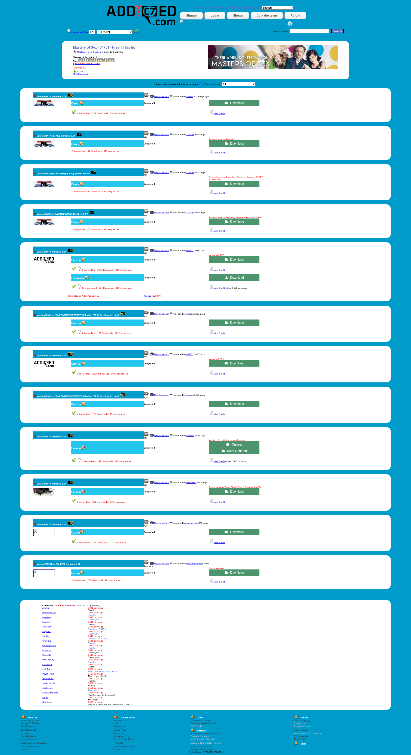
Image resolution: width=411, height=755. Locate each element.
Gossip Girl (118, 733)
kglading (46, 617)
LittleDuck (47, 669)
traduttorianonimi (194, 563)
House (116, 749)
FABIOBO (191, 482)
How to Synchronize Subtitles (205, 733)
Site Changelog (302, 720)
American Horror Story (124, 746)
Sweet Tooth (119, 730)
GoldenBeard (49, 612)
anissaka (46, 627)
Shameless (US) (121, 736)
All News (25, 733)
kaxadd (46, 622)
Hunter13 (47, 655)
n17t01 (190, 250)
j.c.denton (47, 650)
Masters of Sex (84, 52)
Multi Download (80, 74)
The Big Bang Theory (124, 739)
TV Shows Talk (301, 736)
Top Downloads (28, 730)
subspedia (191, 523)
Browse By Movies (30, 723)
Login (215, 15)
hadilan (190, 314)
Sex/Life (117, 720)
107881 (190, 134)
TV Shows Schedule (201, 720)
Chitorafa (46, 641)
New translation (161, 96)
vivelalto (190, 435)
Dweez (189, 96)
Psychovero (48, 674)
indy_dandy (48, 659)
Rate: (75, 61)
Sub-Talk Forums (29, 736)
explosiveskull (49, 645)
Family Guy (118, 743)
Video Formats (301, 730)
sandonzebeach (50, 692)
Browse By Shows (30, 720)
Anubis (45, 608)
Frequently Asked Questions (204, 723)
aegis (45, 697)
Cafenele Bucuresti (30, 746)
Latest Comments (29, 739)
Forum (295, 15)
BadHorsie (47, 702)
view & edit (219, 113)
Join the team (267, 15)
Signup (191, 15)
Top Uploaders (28, 726)
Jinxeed (147, 296)
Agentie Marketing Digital (203, 749)
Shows (238, 15)
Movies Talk (299, 739)
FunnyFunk (48, 678)
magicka (46, 631)
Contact (25, 749)
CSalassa (47, 664)
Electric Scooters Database (34, 743)
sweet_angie (48, 683)
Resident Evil (119, 726)
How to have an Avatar (202, 746)
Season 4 (98, 52)
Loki (115, 723)
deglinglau (47, 688)
